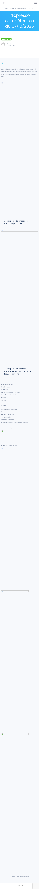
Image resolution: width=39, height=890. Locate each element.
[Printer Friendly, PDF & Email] (6, 39)
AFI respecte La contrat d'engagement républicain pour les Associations (19, 371)
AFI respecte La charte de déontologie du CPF (16, 222)
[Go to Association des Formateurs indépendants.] (1, 8)
